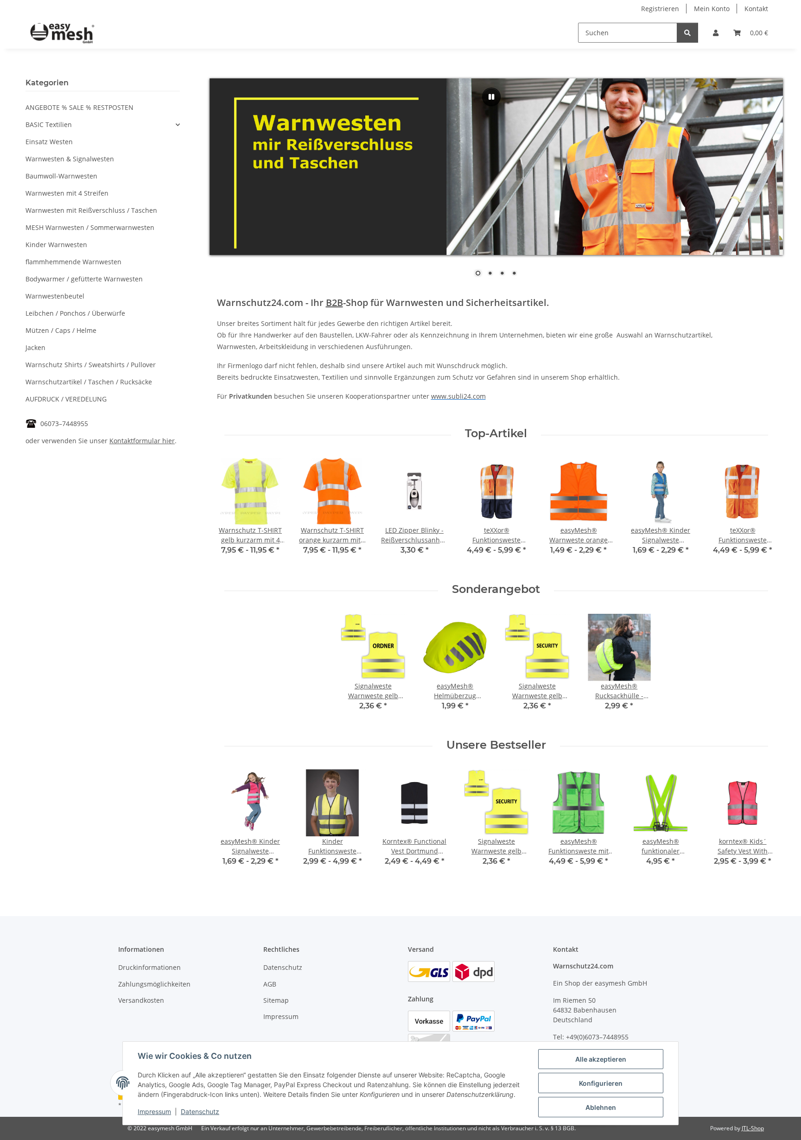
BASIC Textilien (48, 124)
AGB (269, 984)
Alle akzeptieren (600, 1059)
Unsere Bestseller (496, 745)
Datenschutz (200, 1111)
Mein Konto (712, 8)
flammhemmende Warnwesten (73, 261)
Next (760, 513)
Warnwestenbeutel (54, 296)
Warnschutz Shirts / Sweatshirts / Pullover (90, 364)
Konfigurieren (601, 1083)
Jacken (35, 347)
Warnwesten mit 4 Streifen (66, 193)
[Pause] (491, 97)
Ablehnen (600, 1107)
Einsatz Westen (49, 141)
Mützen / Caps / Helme (60, 330)
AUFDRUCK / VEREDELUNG (66, 399)
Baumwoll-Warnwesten (61, 176)
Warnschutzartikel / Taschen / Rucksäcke (88, 381)
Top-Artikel (496, 433)
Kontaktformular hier (142, 440)
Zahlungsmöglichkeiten (154, 984)
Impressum (154, 1111)
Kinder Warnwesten (56, 244)
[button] (716, 33)
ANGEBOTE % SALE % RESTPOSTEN (79, 107)
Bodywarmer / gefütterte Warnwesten (84, 278)
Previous (232, 513)
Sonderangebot (496, 589)
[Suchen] (687, 33)
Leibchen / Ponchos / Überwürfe (75, 313)
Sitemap (276, 1000)
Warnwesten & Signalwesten (69, 158)
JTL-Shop (753, 1128)
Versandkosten (141, 1000)
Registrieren (660, 8)
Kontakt (756, 8)
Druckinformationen (149, 967)
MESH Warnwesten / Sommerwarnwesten (89, 227)
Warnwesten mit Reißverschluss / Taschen (91, 210)
